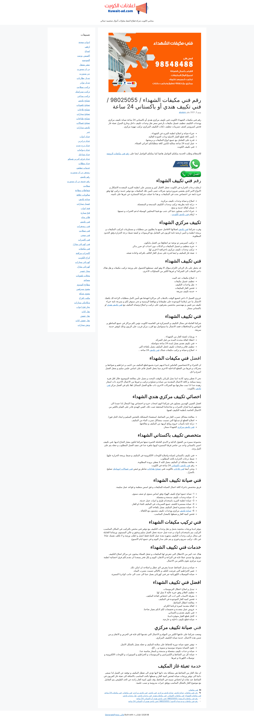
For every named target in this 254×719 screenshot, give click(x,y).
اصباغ (87, 51)
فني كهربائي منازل (81, 244)
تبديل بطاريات (83, 78)
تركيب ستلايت (83, 87)
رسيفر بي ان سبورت (80, 172)
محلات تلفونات (83, 275)
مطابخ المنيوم (83, 284)
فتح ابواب (85, 208)
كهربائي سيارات (82, 262)
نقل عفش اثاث (83, 320)
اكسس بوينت (83, 55)
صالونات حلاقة (83, 195)
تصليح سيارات (83, 114)
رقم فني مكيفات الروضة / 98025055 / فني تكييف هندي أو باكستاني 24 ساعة (167, 698)
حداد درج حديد (83, 145)
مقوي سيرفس (83, 289)
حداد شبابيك (84, 154)
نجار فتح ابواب (83, 307)
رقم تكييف (85, 177)
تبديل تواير (85, 82)
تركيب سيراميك (82, 91)
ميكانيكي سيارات (82, 302)
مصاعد (87, 280)
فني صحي (85, 235)
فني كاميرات (84, 239)
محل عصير (85, 271)
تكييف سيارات (83, 127)
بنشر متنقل (84, 64)
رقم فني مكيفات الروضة (118, 153)
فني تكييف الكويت (180, 214)
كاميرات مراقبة (83, 253)
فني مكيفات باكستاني (176, 695)
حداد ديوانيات (83, 150)
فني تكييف (183, 229)
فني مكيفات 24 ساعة (113, 693)
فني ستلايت (84, 230)
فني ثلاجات (179, 469)
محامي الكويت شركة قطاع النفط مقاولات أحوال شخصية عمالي (127, 21)
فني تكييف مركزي (186, 427)
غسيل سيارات (83, 203)
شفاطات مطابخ (82, 190)
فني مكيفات (193, 690)
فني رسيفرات (83, 226)
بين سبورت (84, 73)
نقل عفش (85, 316)
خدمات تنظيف (83, 168)
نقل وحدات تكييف (130, 695)
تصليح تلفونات (83, 105)
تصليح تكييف (84, 100)
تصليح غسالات (83, 123)
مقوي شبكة (84, 293)
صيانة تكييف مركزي (165, 693)
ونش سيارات (84, 325)
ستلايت (86, 186)
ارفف (87, 46)
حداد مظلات (84, 163)
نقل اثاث (86, 311)
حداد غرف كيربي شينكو (79, 159)
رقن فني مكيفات (191, 693)
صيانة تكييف (185, 510)
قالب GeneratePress (114, 714)
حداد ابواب (85, 136)
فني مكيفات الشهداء (193, 695)
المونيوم (86, 60)
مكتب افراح (84, 298)
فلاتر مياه (85, 217)
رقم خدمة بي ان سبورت (78, 181)
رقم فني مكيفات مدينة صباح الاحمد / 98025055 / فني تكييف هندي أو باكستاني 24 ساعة (163, 701)
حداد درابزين (84, 141)
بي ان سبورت (83, 69)
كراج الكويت (84, 257)
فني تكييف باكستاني (180, 465)
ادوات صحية (84, 42)
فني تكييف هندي (114, 304)
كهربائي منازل (83, 266)
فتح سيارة (85, 212)
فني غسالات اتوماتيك (123, 469)
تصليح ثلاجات (84, 109)
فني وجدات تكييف (145, 695)
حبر (88, 132)
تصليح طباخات (154, 469)
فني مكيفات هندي (160, 695)
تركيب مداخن (83, 96)
